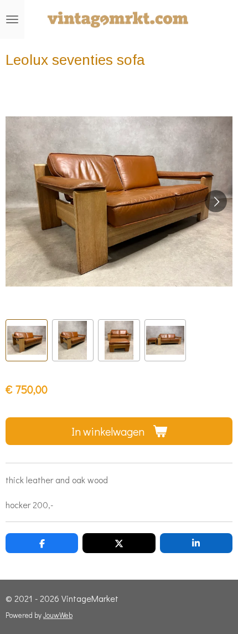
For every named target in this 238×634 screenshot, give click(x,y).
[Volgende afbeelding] (216, 201)
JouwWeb (58, 615)
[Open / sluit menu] (12, 19)
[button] (27, 340)
